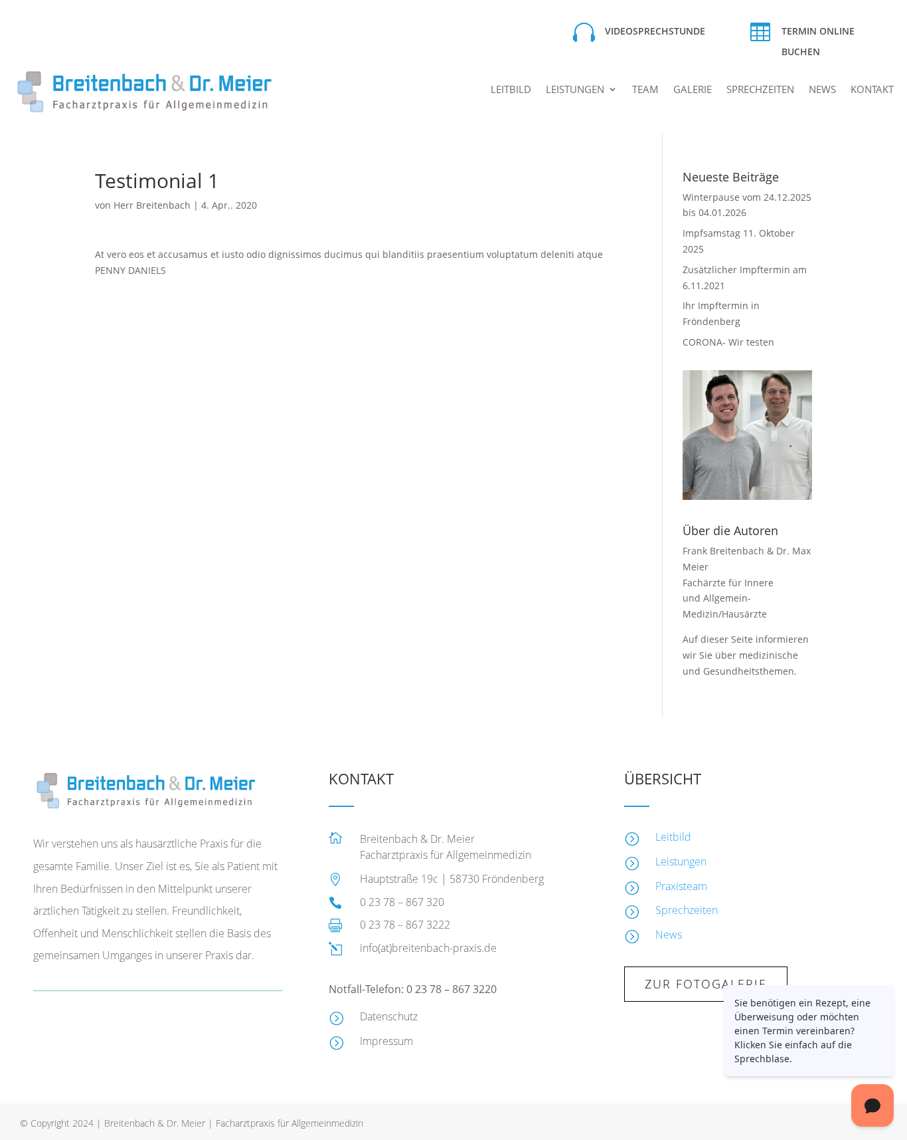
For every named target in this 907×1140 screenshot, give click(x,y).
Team (645, 90)
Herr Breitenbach (152, 205)
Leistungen (575, 90)
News (822, 90)
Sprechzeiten (760, 90)
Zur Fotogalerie (706, 984)
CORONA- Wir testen (728, 342)
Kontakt (872, 90)
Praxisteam (681, 886)
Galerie (692, 90)
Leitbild (511, 90)
